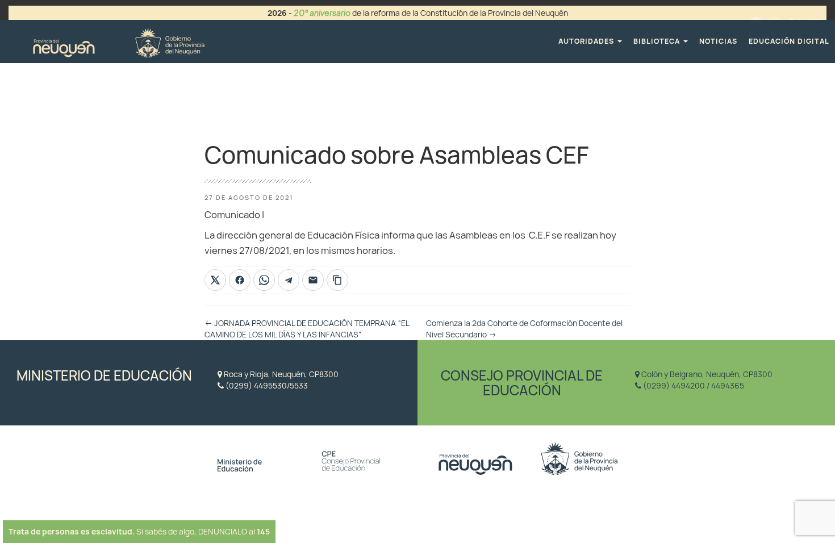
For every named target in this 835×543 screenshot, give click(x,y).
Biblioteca (657, 41)
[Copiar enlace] (337, 280)
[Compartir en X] (215, 280)
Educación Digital (789, 41)
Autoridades (587, 41)
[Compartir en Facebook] (239, 280)
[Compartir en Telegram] (288, 280)
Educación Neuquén (118, 41)
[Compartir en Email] (313, 280)
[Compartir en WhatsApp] (264, 280)
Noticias (718, 41)
